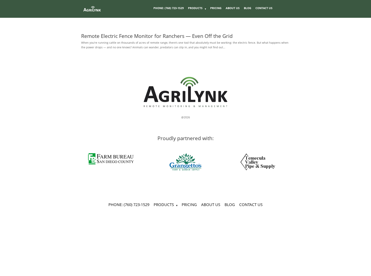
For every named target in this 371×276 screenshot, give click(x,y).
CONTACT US (263, 8)
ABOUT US (233, 8)
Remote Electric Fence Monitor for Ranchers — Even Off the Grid (157, 35)
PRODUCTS (195, 8)
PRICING (215, 8)
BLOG (247, 8)
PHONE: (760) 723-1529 (168, 8)
